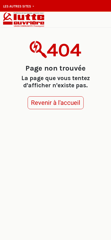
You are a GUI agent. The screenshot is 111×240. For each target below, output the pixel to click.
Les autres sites (17, 6)
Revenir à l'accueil (55, 102)
